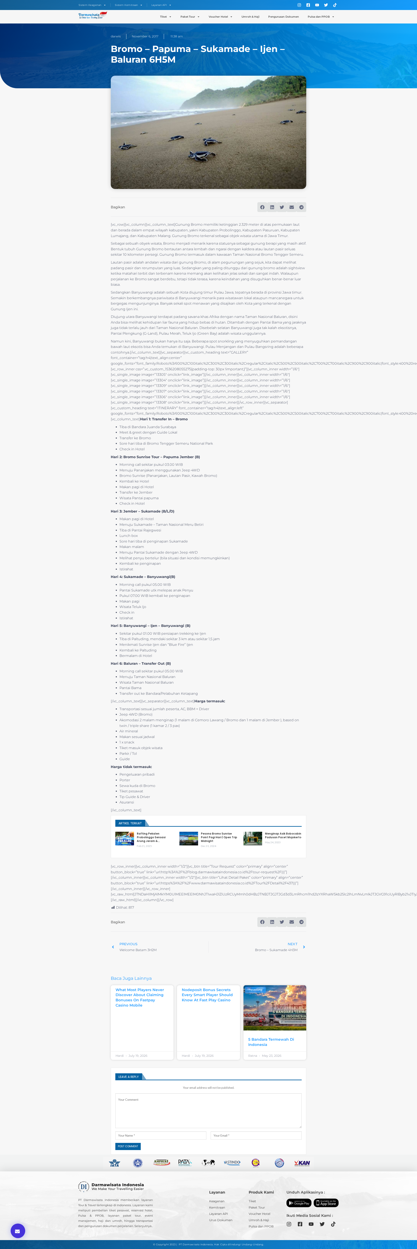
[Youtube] (317, 5)
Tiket (163, 16)
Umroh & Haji (250, 16)
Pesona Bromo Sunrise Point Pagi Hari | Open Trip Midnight (219, 837)
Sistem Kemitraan (126, 5)
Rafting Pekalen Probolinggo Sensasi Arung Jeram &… (151, 837)
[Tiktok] (335, 5)
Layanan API (159, 5)
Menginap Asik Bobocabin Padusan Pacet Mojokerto (283, 835)
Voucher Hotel (218, 16)
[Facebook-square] (308, 5)
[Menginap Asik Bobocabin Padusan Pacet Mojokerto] (252, 839)
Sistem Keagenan (90, 5)
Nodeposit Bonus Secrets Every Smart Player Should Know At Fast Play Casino (207, 995)
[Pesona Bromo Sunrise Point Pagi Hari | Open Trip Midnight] (188, 839)
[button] (18, 1231)
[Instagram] (299, 5)
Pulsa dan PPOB (318, 16)
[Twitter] (326, 5)
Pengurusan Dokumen (283, 16)
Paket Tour (187, 16)
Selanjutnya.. (143, 1226)
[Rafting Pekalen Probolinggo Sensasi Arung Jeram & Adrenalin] (124, 839)
